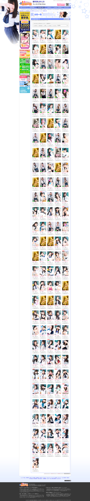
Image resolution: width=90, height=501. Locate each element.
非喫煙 (45, 25)
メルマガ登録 (40, 9)
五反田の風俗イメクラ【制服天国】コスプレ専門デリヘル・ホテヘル (29, 10)
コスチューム (24, 9)
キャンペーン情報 (29, 9)
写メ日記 (54, 25)
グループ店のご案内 (56, 9)
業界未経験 (40, 25)
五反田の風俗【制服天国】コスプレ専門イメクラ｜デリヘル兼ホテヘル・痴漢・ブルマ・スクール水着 (44, 500)
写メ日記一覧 (31, 478)
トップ (41, 10)
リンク (48, 478)
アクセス (44, 477)
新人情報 (34, 477)
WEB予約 (35, 478)
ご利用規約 (61, 9)
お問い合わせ (50, 9)
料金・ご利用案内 (26, 477)
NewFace (35, 25)
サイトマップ (67, 9)
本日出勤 (50, 25)
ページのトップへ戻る (67, 473)
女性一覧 (52, 473)
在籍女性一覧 (45, 10)
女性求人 (45, 9)
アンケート (35, 9)
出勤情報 (59, 473)
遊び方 (31, 477)
